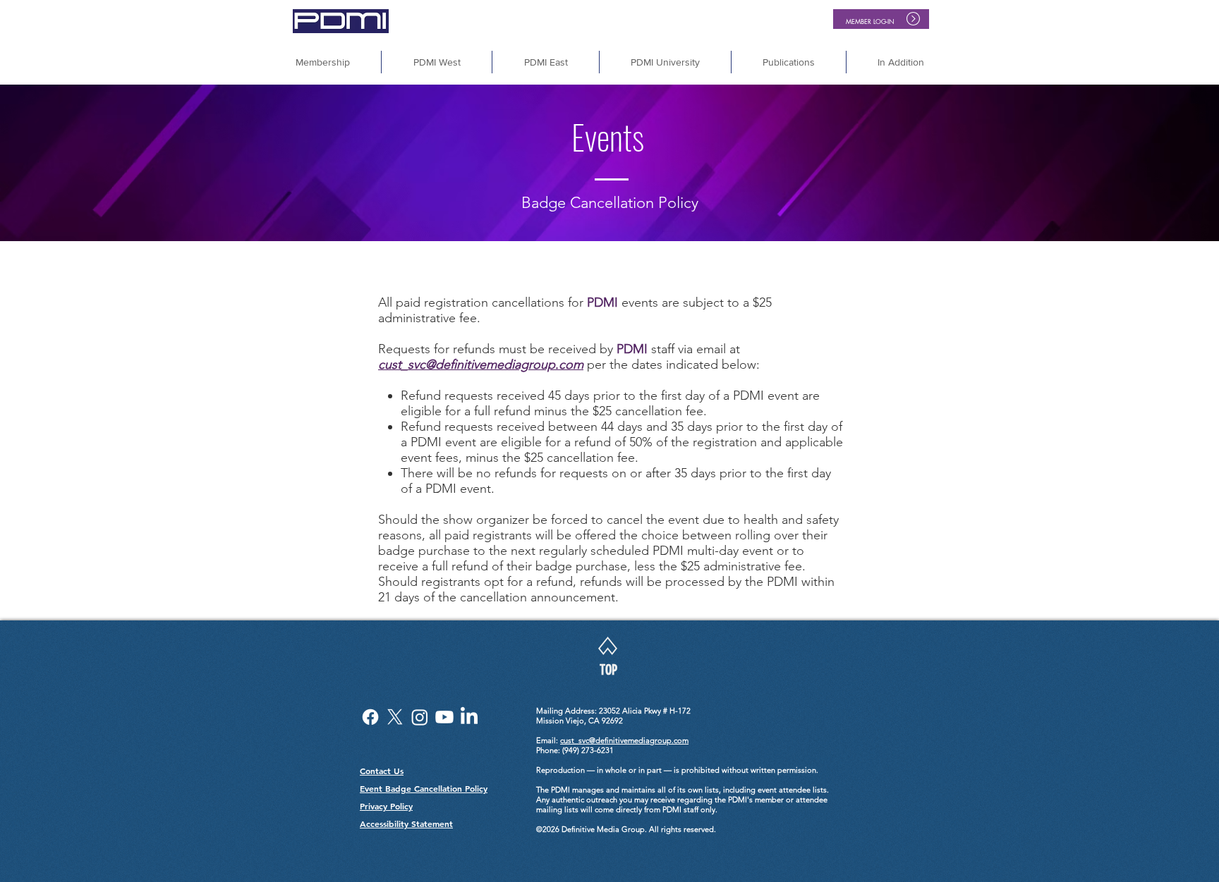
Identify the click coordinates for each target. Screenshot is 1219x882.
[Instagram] (419, 717)
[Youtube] (444, 717)
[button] (901, 62)
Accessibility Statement (406, 823)
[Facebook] (370, 717)
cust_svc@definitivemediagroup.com (480, 364)
